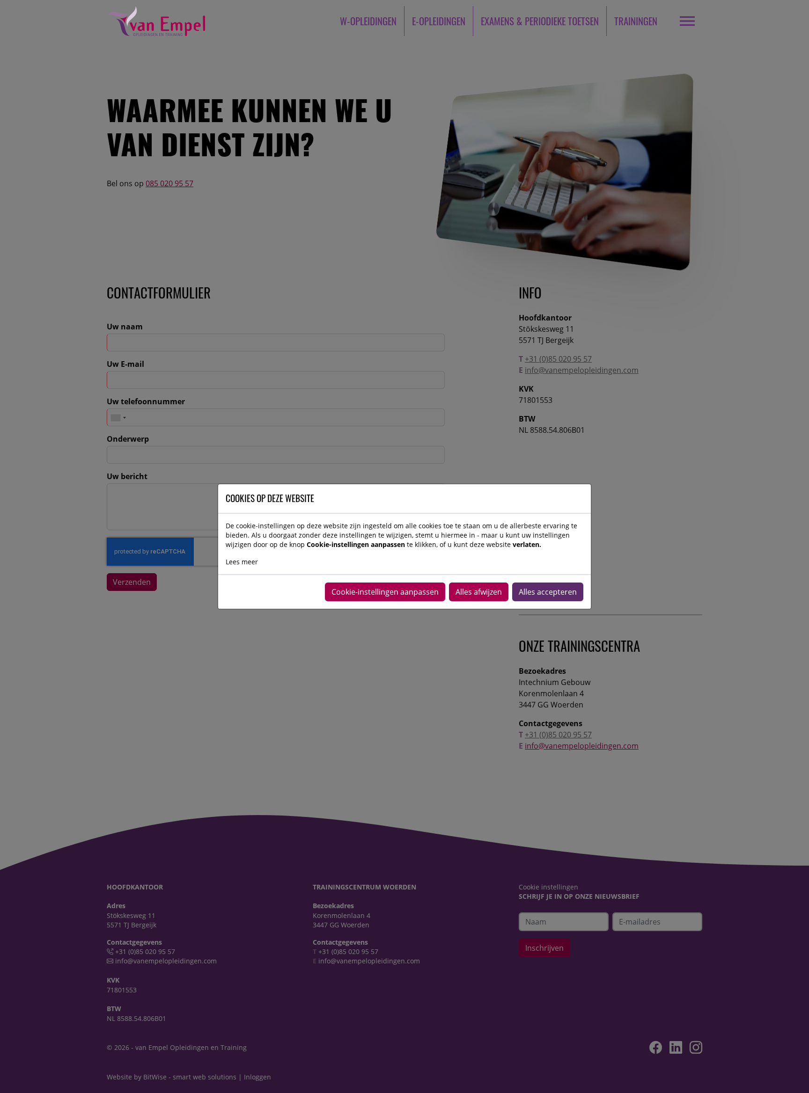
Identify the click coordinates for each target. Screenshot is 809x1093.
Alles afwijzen (479, 592)
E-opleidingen (438, 21)
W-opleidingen (368, 21)
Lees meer (242, 561)
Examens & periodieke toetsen (540, 21)
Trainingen (635, 21)
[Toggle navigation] (687, 21)
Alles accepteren (548, 592)
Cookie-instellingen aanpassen (385, 592)
